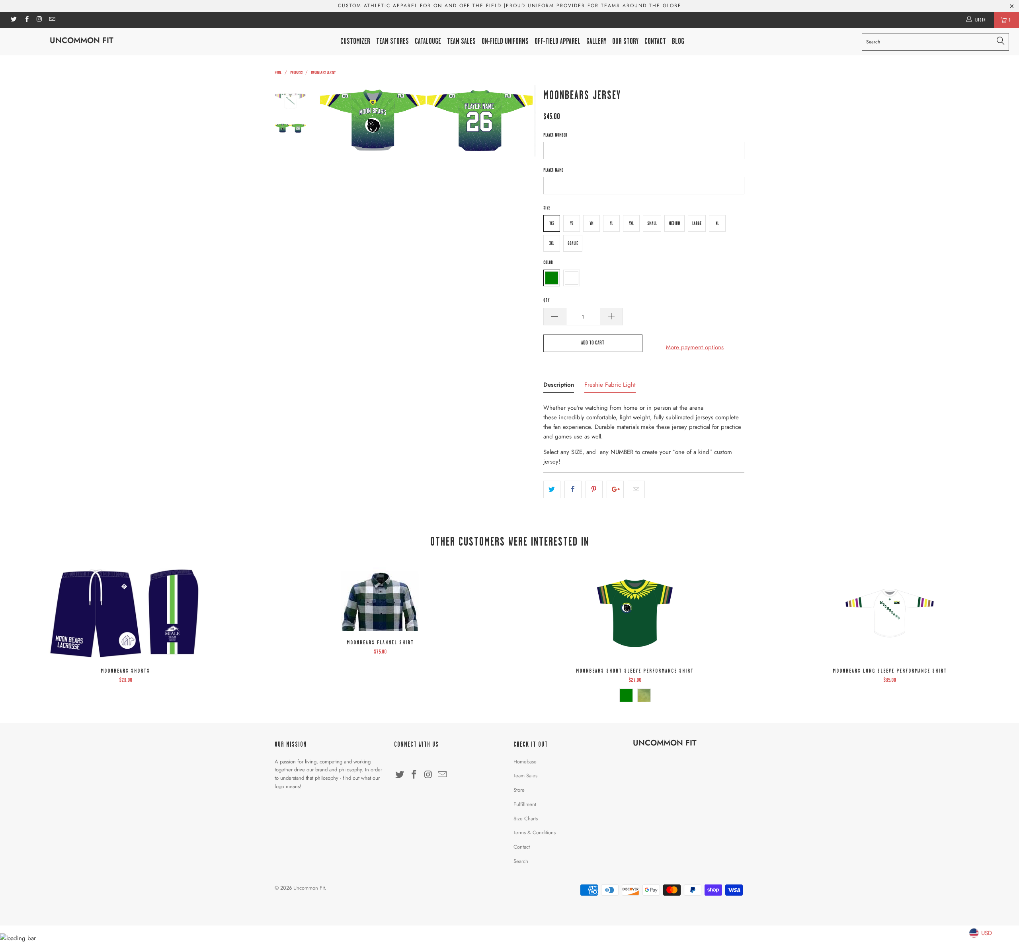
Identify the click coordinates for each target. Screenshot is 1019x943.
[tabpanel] (643, 432)
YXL (631, 223)
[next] (524, 121)
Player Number (555, 135)
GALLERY (596, 41)
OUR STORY (625, 41)
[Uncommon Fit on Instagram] (39, 20)
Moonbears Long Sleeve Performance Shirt (889, 613)
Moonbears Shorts (125, 613)
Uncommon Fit (81, 40)
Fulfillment (524, 804)
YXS (551, 223)
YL (611, 223)
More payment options (695, 347)
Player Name (553, 170)
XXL (551, 243)
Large (696, 223)
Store (519, 790)
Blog (678, 41)
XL (717, 223)
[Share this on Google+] (615, 489)
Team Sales (461, 41)
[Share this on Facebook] (573, 489)
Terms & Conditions (534, 832)
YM (591, 223)
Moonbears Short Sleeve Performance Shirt (635, 613)
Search (520, 861)
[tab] (558, 386)
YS (572, 223)
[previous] (330, 121)
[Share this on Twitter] (551, 489)
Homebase (525, 761)
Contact (521, 847)
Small (652, 223)
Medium (674, 223)
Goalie (573, 243)
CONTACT (655, 41)
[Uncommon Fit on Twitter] (13, 20)
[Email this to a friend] (636, 489)
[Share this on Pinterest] (594, 489)
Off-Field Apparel (557, 41)
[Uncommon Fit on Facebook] (26, 20)
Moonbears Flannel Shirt (380, 599)
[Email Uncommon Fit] (52, 20)
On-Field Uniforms (505, 41)
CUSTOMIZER (355, 41)
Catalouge (428, 41)
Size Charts (525, 818)
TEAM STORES (392, 41)
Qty (546, 300)
